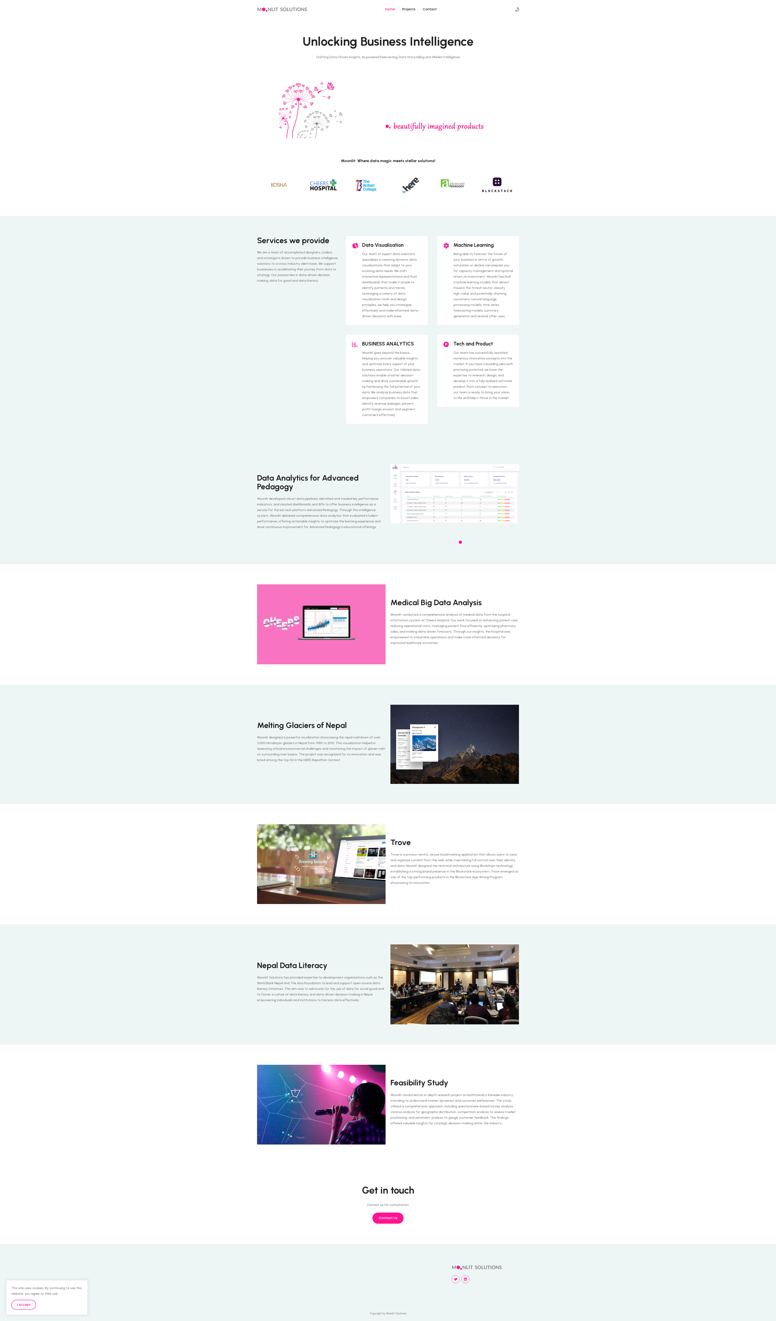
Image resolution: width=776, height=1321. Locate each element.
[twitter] (456, 1279)
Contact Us (388, 1218)
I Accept (24, 1304)
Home (390, 9)
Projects (408, 9)
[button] (449, 542)
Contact (430, 9)
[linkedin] (465, 1279)
